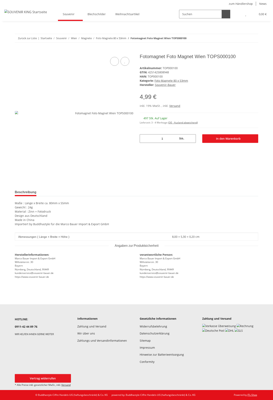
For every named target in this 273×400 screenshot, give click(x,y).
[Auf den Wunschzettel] (125, 61)
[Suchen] (226, 14)
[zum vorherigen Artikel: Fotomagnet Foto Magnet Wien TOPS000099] (245, 38)
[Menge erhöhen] (191, 138)
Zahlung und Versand (91, 326)
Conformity (147, 362)
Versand (174, 106)
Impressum (147, 347)
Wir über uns (86, 333)
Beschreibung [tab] (25, 192)
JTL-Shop (252, 395)
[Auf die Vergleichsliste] (114, 61)
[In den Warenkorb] (18, 51)
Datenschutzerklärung (154, 333)
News (263, 4)
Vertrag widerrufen (43, 378)
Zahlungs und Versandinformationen (102, 340)
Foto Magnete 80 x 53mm (171, 81)
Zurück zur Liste (27, 38)
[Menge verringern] (144, 138)
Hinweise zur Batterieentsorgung (162, 354)
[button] (237, 14)
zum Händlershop (241, 4)
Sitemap (145, 340)
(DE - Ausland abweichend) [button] (183, 122)
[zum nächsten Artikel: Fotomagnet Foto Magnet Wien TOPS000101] (254, 38)
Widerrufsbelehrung (153, 326)
